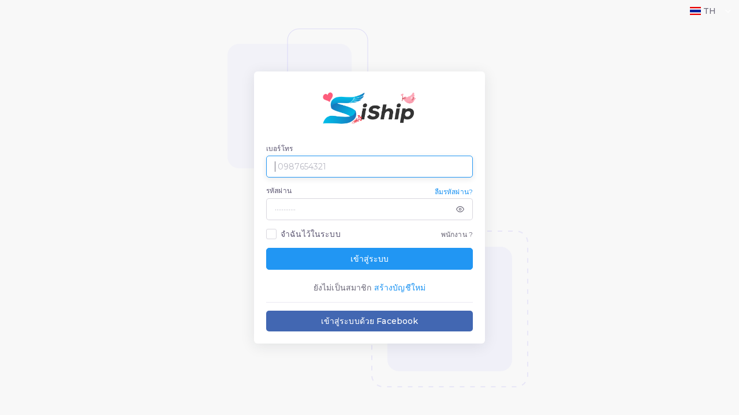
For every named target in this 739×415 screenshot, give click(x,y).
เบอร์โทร (279, 148)
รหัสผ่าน (279, 190)
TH (709, 11)
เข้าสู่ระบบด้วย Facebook (370, 321)
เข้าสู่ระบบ (369, 259)
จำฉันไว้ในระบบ (311, 234)
